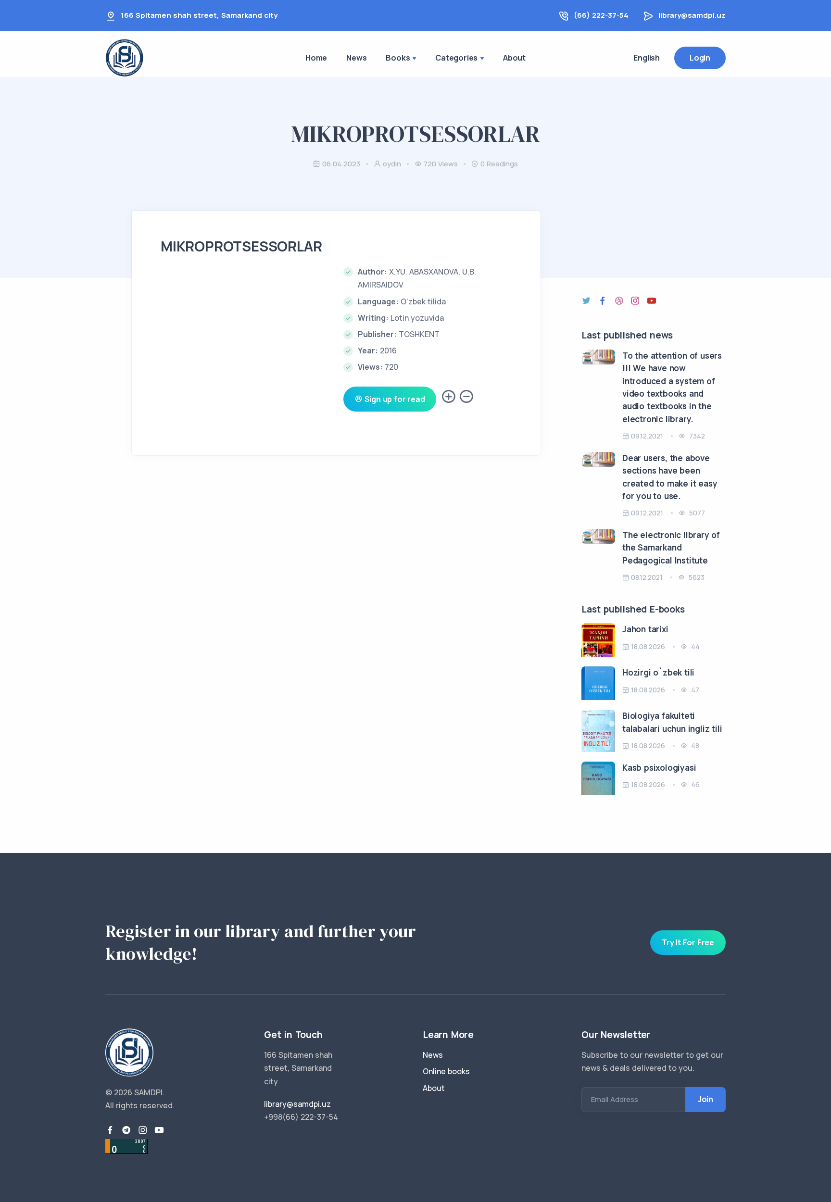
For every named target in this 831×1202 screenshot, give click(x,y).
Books (398, 57)
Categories (456, 57)
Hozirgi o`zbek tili (658, 672)
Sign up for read (394, 399)
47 (694, 689)
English (646, 57)
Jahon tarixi (645, 629)
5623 (696, 577)
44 (694, 646)
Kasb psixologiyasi (659, 767)
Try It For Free (688, 942)
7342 (696, 435)
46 (694, 784)
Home (316, 57)
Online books (446, 1071)
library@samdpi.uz (692, 15)
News (356, 57)
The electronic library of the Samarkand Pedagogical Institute (671, 547)
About (514, 57)
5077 (696, 512)
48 (694, 745)
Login (700, 57)
